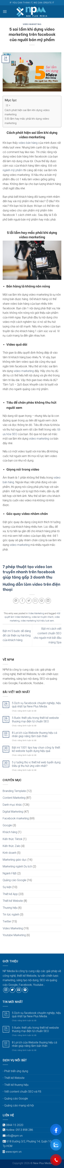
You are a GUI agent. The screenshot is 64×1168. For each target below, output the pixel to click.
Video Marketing (32, 24)
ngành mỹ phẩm (13, 170)
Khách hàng (10, 832)
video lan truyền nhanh (43, 617)
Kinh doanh (9, 852)
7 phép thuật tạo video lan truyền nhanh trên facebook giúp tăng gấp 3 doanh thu (29, 571)
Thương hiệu (10, 907)
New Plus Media (13, 224)
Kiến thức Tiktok (12, 839)
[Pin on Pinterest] (42, 601)
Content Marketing (14, 797)
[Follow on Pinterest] (25, 990)
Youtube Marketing (14, 935)
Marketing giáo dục (15, 859)
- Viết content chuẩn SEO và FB (22, 1091)
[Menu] (5, 11)
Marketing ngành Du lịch (17, 866)
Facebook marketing (16, 818)
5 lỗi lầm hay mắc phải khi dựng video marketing (27, 121)
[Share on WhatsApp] (16, 601)
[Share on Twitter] (29, 601)
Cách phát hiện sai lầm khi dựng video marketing (27, 112)
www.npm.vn (14, 1151)
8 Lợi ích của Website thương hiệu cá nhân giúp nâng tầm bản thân (34, 734)
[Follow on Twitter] (12, 990)
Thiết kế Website (13, 900)
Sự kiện (7, 887)
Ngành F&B (10, 873)
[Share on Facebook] (22, 601)
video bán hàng (28, 143)
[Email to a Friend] (35, 601)
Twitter (7, 921)
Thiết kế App (10, 894)
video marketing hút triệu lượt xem (37, 620)
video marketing (24, 371)
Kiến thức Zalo (11, 846)
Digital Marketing (13, 811)
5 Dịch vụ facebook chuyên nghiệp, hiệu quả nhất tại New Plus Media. (36, 704)
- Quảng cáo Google (15, 1098)
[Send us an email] (19, 990)
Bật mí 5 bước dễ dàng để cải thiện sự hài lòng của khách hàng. (17, 635)
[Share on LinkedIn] (48, 601)
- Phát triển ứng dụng (15, 1071)
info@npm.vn (14, 1135)
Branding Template (14, 791)
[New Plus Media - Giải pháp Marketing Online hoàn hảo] (32, 11)
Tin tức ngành (11, 914)
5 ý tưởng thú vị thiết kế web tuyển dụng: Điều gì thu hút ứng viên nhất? (36, 764)
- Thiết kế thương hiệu (15, 1084)
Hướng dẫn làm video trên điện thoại (31, 586)
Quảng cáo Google (14, 880)
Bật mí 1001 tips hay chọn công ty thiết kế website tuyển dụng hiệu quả (36, 749)
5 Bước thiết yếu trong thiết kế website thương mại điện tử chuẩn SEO (35, 719)
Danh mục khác (12, 804)
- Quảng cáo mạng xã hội (18, 1105)
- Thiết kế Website (14, 1078)
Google (7, 825)
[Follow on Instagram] (6, 990)
